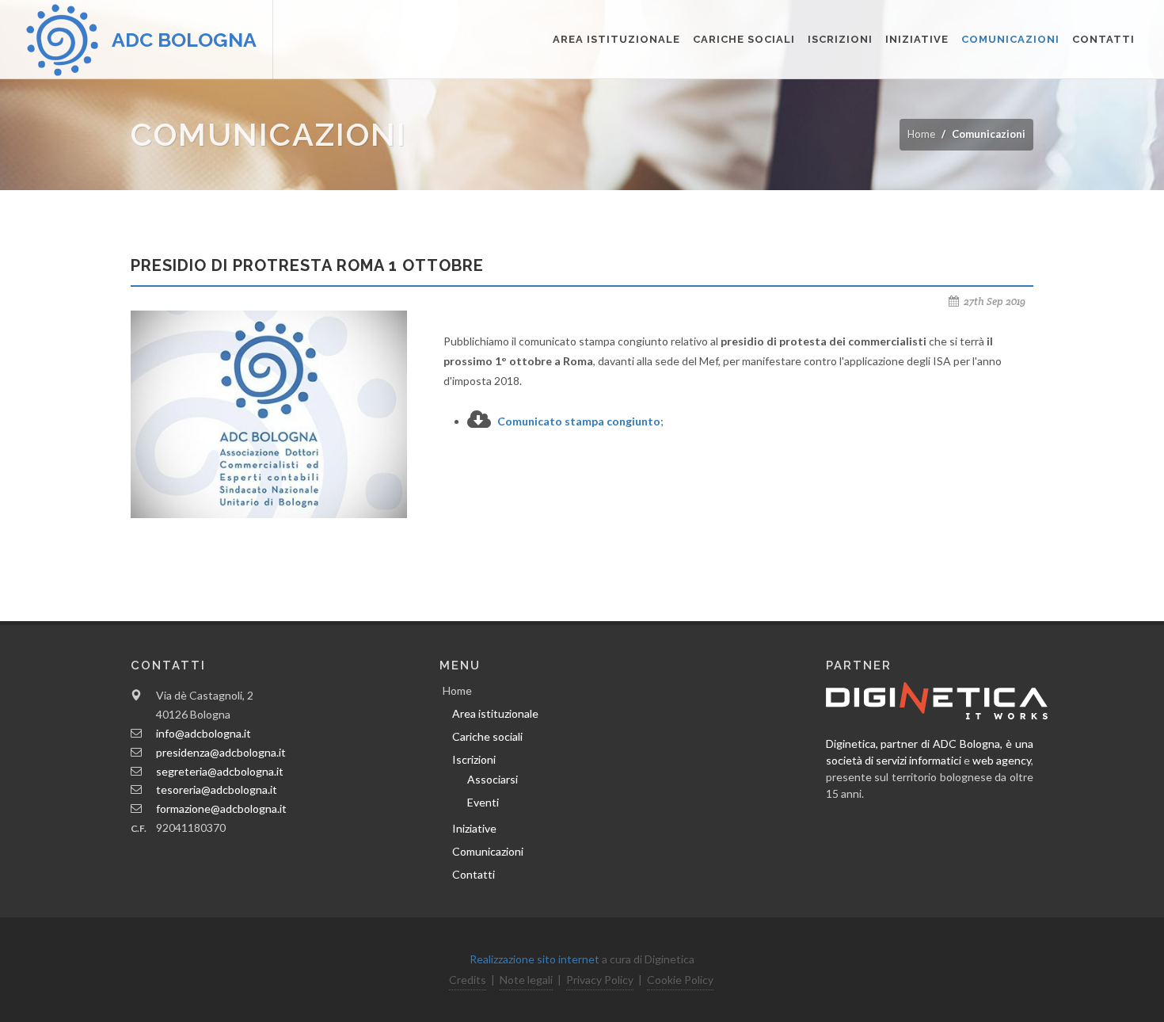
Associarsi (492, 779)
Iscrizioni (840, 39)
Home (921, 134)
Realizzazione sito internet (534, 959)
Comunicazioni (1010, 39)
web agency (1001, 760)
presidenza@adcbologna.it (221, 752)
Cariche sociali (744, 39)
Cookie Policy (680, 979)
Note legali (526, 979)
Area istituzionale (616, 39)
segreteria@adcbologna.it (219, 771)
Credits (467, 979)
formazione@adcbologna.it (221, 808)
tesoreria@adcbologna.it (216, 789)
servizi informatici (918, 760)
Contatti (1103, 39)
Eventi (483, 802)
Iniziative (917, 39)
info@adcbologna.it (203, 733)
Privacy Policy (599, 979)
